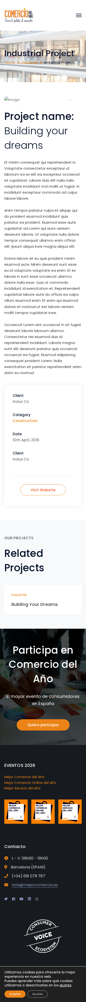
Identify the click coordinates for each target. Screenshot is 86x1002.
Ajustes (37, 994)
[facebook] (13, 899)
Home (9, 62)
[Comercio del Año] (18, 15)
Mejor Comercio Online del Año (30, 782)
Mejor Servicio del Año (22, 788)
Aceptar (15, 994)
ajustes (65, 985)
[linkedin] (29, 899)
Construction (25, 420)
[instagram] (36, 899)
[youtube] (21, 899)
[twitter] (6, 899)
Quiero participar (43, 724)
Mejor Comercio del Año (24, 777)
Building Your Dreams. (35, 604)
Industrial (30, 62)
